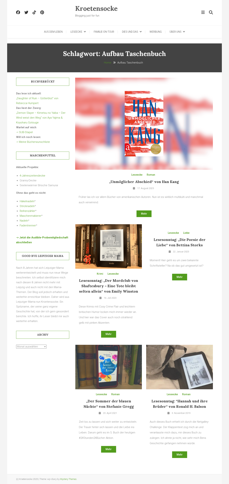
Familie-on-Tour (104, 31)
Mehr (144, 213)
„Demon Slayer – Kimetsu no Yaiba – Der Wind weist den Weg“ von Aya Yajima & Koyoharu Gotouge (40, 117)
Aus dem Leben (53, 31)
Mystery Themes (68, 479)
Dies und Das (130, 31)
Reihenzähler (27, 211)
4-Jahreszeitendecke (32, 175)
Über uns (175, 31)
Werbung (156, 31)
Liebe (186, 232)
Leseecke (76, 31)
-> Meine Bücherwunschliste (33, 142)
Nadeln (24, 220)
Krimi (100, 273)
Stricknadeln (27, 206)
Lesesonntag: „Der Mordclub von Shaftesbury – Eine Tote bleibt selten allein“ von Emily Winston (108, 285)
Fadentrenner (28, 225)
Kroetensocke (96, 8)
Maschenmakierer (30, 215)
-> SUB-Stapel (24, 132)
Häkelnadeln (27, 201)
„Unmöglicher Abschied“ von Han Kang (144, 181)
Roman (151, 174)
